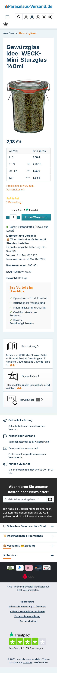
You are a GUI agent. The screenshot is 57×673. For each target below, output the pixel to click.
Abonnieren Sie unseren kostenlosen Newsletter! (28, 489)
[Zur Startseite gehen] (28, 7)
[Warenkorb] (6, 23)
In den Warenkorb (36, 217)
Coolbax (27, 662)
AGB (45, 512)
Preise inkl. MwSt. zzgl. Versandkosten (20, 187)
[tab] (28, 353)
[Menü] (7, 16)
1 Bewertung (13, 202)
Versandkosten (31, 590)
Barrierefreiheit (28, 621)
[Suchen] (18, 17)
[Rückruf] (38, 15)
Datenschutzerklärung (27, 616)
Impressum (27, 601)
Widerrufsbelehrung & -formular (27, 606)
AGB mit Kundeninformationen (27, 611)
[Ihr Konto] (51, 17)
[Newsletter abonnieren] (50, 499)
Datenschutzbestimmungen (35, 508)
